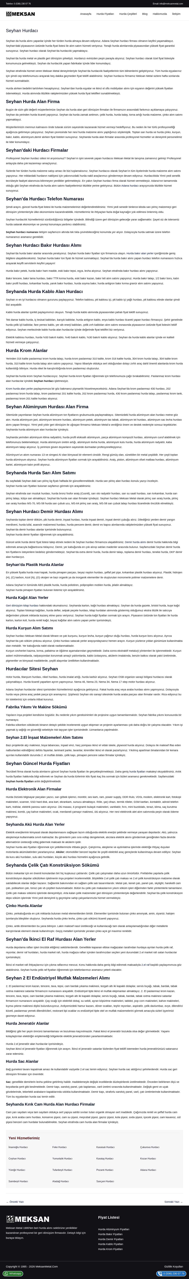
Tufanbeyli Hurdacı (62, 1170)
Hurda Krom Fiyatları (110, 1249)
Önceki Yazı (15, 1201)
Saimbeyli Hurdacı (18, 1181)
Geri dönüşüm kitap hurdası (22, 605)
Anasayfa (85, 13)
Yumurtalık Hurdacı (62, 1158)
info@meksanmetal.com (171, 3)
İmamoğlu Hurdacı (18, 1147)
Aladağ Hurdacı (60, 1181)
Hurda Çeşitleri (128, 13)
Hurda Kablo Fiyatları (110, 1244)
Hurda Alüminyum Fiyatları (113, 1229)
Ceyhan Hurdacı (17, 1158)
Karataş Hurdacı (104, 1158)
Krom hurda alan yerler (19, 388)
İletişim (176, 13)
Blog (145, 13)
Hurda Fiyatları (105, 13)
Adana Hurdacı (148, 1170)
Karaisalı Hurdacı (105, 1147)
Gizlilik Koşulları (173, 1266)
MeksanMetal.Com (47, 1266)
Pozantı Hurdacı (104, 1170)
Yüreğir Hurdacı (17, 1170)
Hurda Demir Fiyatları (110, 1239)
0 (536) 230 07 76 (22, 3)
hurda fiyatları (137, 771)
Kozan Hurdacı (148, 1158)
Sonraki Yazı (173, 1201)
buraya (10, 1237)
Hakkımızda (160, 13)
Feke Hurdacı (59, 1147)
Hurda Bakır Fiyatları (110, 1234)
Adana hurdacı (130, 185)
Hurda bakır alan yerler (140, 253)
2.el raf (145, 964)
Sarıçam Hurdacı (105, 1181)
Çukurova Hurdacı (149, 1147)
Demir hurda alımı (135, 542)
